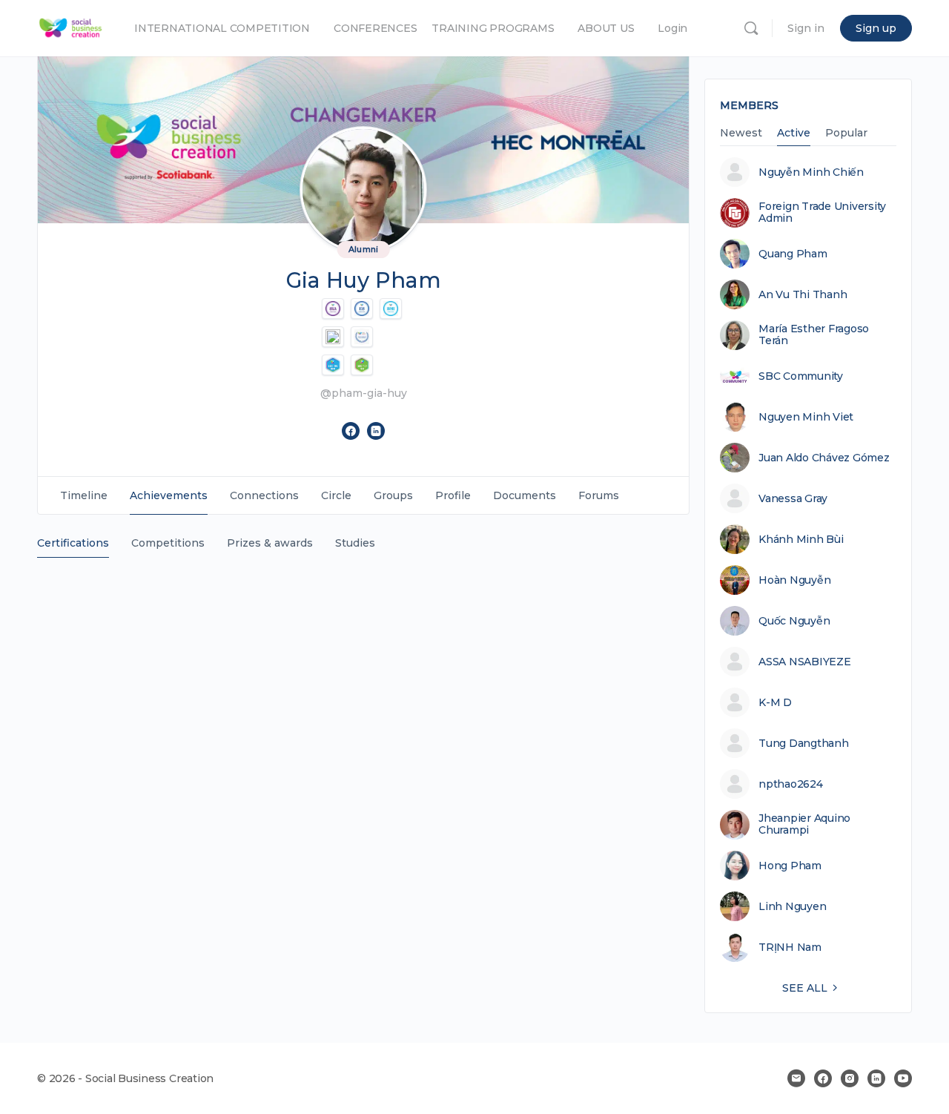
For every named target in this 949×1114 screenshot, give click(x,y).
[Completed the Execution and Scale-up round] (361, 308)
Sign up (876, 28)
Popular (846, 133)
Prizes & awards (270, 543)
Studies (355, 543)
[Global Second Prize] (332, 336)
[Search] (751, 28)
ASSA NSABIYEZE (804, 662)
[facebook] (823, 1078)
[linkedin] (876, 1078)
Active (793, 133)
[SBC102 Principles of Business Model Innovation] (332, 364)
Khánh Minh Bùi (801, 539)
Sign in (805, 28)
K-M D (775, 702)
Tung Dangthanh (803, 743)
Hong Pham (789, 865)
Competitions (168, 543)
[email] (796, 1078)
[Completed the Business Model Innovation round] (390, 308)
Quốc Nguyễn (794, 621)
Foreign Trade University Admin (822, 212)
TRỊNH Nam (789, 947)
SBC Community (800, 376)
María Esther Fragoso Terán (813, 334)
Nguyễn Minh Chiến (811, 172)
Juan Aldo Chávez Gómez (824, 458)
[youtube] (903, 1078)
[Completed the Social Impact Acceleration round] (332, 308)
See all (804, 988)
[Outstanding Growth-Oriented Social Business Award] (361, 336)
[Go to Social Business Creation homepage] (71, 26)
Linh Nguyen (792, 906)
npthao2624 (790, 784)
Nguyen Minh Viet (805, 417)
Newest (741, 133)
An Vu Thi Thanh (802, 294)
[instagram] (850, 1078)
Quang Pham (792, 254)
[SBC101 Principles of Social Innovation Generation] (361, 364)
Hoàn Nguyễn (794, 580)
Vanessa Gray (792, 498)
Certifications (73, 543)
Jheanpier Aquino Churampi (804, 824)
